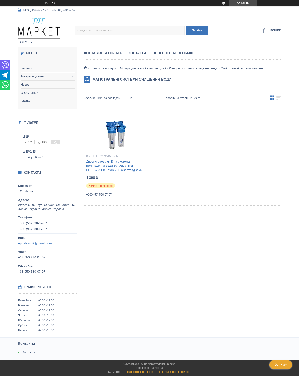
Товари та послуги (103, 68)
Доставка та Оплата (103, 53)
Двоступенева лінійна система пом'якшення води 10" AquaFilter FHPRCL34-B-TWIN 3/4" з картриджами (114, 166)
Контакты (29, 352)
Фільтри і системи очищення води (193, 68)
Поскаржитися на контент (140, 371)
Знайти (197, 30)
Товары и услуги (32, 76)
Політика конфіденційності (174, 371)
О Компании (29, 92)
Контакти (137, 53)
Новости (26, 84)
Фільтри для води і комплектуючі (143, 68)
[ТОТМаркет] (46, 27)
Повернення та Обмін (173, 53)
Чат (284, 364)
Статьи (25, 101)
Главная (26, 68)
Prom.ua (170, 364)
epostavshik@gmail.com (35, 243)
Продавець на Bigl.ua (149, 367)
